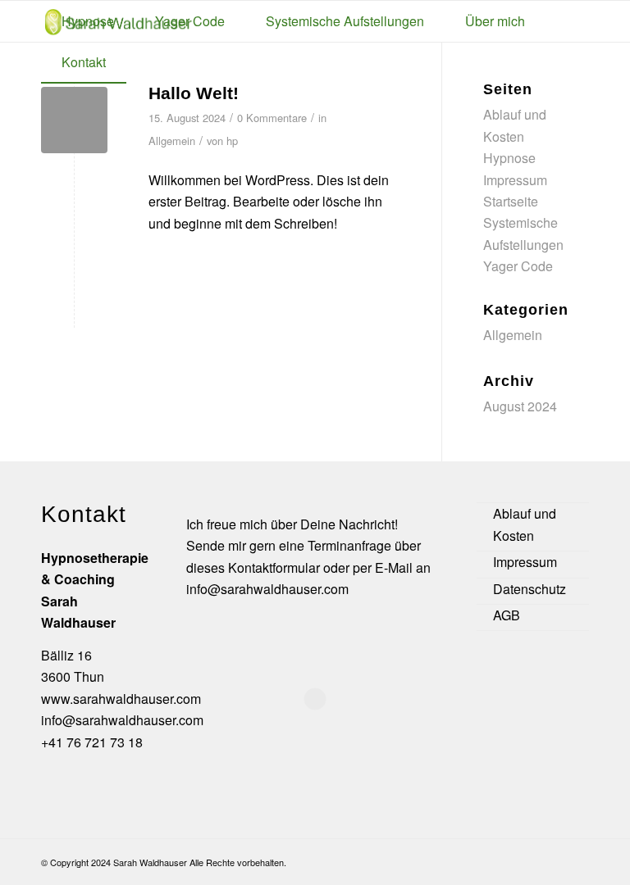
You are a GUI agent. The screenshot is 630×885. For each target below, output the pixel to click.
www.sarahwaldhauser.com (121, 698)
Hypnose (509, 157)
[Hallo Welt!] (74, 120)
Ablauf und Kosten (524, 524)
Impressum (515, 179)
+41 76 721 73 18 (92, 742)
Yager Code (518, 265)
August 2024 (520, 406)
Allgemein (171, 140)
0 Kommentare (272, 117)
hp (232, 140)
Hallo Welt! (193, 93)
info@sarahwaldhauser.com (122, 719)
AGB (506, 615)
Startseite (510, 201)
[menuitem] (88, 21)
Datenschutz (529, 588)
